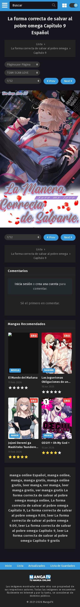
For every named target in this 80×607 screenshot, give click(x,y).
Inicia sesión (23, 284)
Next (67, 81)
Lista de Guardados (62, 565)
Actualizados (36, 565)
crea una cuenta (47, 284)
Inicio (8, 565)
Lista (20, 565)
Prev (51, 81)
